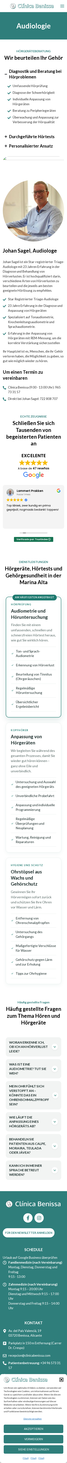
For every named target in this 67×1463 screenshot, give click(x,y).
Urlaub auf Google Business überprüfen (30, 1257)
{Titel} (26, 1458)
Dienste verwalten (32, 1418)
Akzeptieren (33, 1428)
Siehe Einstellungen (33, 1449)
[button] (61, 1380)
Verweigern (33, 1439)
